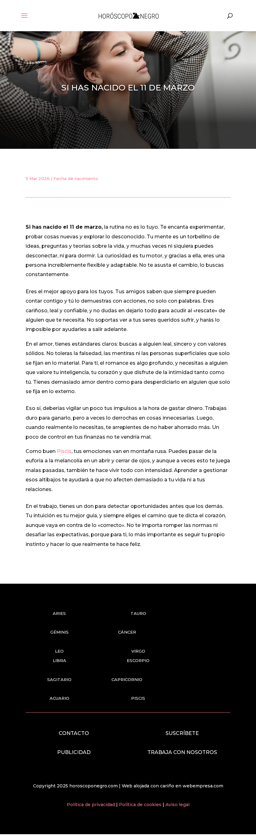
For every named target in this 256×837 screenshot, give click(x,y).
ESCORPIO (138, 660)
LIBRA (59, 660)
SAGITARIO (59, 679)
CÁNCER (127, 632)
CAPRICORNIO (126, 679)
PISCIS (138, 698)
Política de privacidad (91, 804)
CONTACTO (74, 733)
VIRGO (138, 651)
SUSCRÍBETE (182, 733)
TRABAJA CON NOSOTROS (182, 752)
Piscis (64, 451)
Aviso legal (177, 804)
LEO (59, 651)
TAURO (138, 613)
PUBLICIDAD (74, 752)
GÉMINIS (59, 632)
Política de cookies (141, 804)
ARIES (59, 613)
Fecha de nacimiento (75, 178)
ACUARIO (59, 698)
